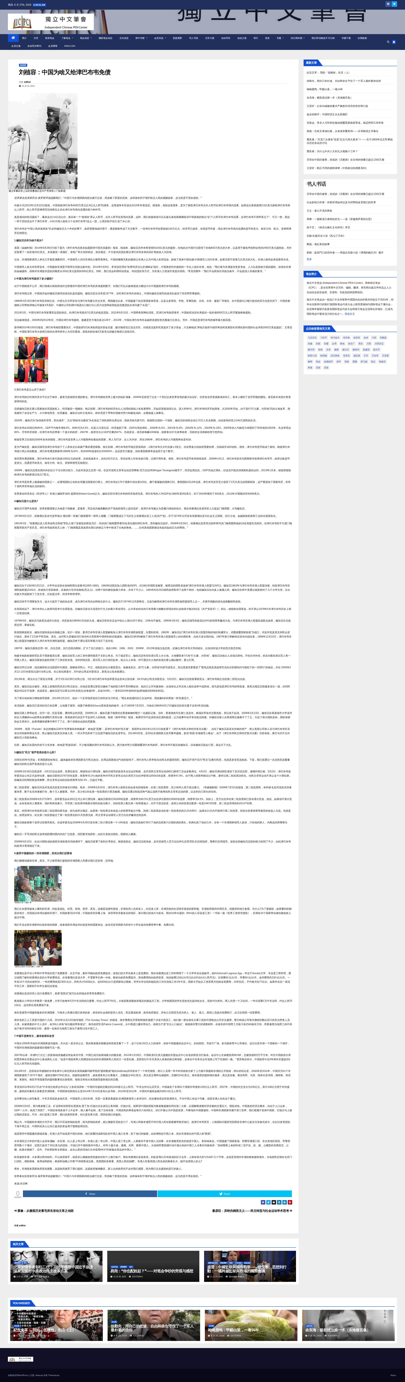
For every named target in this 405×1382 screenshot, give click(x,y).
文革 (328, 349)
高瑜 (326, 367)
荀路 (347, 361)
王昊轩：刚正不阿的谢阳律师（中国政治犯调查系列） (337, 168)
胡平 (338, 361)
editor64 (137, 1277)
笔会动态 (85, 38)
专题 (279, 38)
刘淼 (310, 343)
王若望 (385, 355)
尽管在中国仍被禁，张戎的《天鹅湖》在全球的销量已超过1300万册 (345, 159)
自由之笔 (242, 38)
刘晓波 (383, 337)
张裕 (320, 349)
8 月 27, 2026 (23, 1336)
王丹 (366, 355)
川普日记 (379, 343)
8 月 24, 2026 (315, 1336)
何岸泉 (346, 337)
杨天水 (345, 349)
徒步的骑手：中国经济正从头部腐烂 (327, 114)
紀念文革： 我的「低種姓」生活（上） (329, 72)
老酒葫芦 (328, 361)
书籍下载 (346, 38)
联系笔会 (49, 38)
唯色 (342, 343)
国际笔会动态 (105, 38)
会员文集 (16, 46)
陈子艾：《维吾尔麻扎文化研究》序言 (328, 227)
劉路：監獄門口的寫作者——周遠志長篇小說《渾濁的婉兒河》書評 (345, 252)
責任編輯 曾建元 (41, 1277)
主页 (36, 38)
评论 (25, 1263)
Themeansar (53, 1375)
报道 (231, 1263)
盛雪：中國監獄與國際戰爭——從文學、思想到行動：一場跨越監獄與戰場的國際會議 (247, 1269)
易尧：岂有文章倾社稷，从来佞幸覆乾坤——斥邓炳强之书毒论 (343, 131)
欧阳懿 (323, 355)
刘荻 (318, 343)
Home (393, 1375)
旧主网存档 (297, 38)
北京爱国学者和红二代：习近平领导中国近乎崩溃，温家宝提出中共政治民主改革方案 (55, 1269)
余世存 (356, 337)
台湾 (334, 343)
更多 (309, 259)
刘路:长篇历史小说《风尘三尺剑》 (326, 235)
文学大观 (209, 38)
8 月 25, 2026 (217, 1336)
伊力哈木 (335, 337)
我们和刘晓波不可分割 (323, 38)
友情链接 (362, 38)
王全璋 (375, 355)
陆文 (373, 361)
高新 (318, 367)
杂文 (131, 1267)
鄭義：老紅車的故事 (318, 244)
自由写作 (226, 38)
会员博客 (52, 46)
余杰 (366, 337)
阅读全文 (350, 313)
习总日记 (312, 337)
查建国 (366, 349)
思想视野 (177, 38)
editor (27, 82)
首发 (267, 38)
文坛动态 (124, 38)
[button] (388, 42)
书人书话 (193, 38)
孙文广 (351, 343)
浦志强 (356, 355)
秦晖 (310, 361)
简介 (24, 38)
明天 (256, 38)
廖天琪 (311, 349)
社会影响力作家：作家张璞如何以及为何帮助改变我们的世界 (341, 202)
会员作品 (159, 38)
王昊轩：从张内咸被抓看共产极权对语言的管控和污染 (337, 106)
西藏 (355, 361)
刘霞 (326, 343)
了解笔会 (66, 38)
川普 (369, 343)
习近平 (323, 337)
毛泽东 (346, 355)
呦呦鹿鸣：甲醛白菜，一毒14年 (325, 89)
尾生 (360, 343)
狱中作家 (141, 38)
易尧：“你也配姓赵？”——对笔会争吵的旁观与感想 (151, 1271)
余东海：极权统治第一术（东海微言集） (330, 97)
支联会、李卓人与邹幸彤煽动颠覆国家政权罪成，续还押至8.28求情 (345, 122)
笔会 (318, 361)
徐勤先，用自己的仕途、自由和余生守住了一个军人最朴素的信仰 (344, 81)
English (69, 46)
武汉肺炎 (335, 355)
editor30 (41, 1336)
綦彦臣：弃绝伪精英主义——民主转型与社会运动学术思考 (251, 1210)
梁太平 (376, 349)
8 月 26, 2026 (120, 1336)
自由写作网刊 (34, 46)
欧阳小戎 (312, 355)
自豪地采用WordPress (18, 1375)
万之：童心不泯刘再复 (319, 210)
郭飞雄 (364, 361)
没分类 (16, 1326)
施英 (336, 349)
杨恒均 (356, 349)
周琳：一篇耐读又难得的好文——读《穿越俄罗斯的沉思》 (340, 219)
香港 (310, 367)
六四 (374, 337)
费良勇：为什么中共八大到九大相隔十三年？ (332, 151)
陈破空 (382, 361)
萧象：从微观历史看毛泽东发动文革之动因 (45, 1210)
